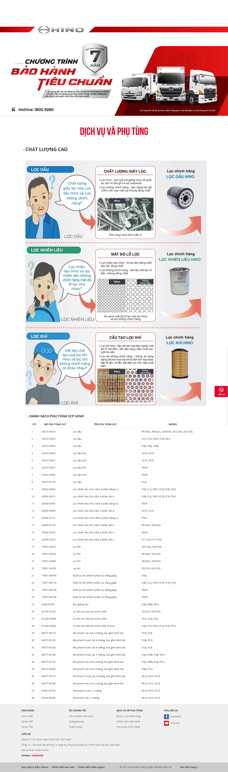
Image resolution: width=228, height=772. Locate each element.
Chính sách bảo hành (128, 721)
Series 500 (27, 721)
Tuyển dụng (75, 726)
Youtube (175, 723)
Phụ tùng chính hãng (128, 726)
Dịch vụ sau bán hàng (129, 716)
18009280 (37, 755)
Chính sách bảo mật (63, 767)
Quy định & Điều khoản (34, 767)
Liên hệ (221, 394)
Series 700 (27, 726)
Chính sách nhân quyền (91, 767)
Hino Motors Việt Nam (81, 716)
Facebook (175, 716)
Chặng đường (76, 721)
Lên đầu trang (188, 767)
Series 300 (27, 716)
